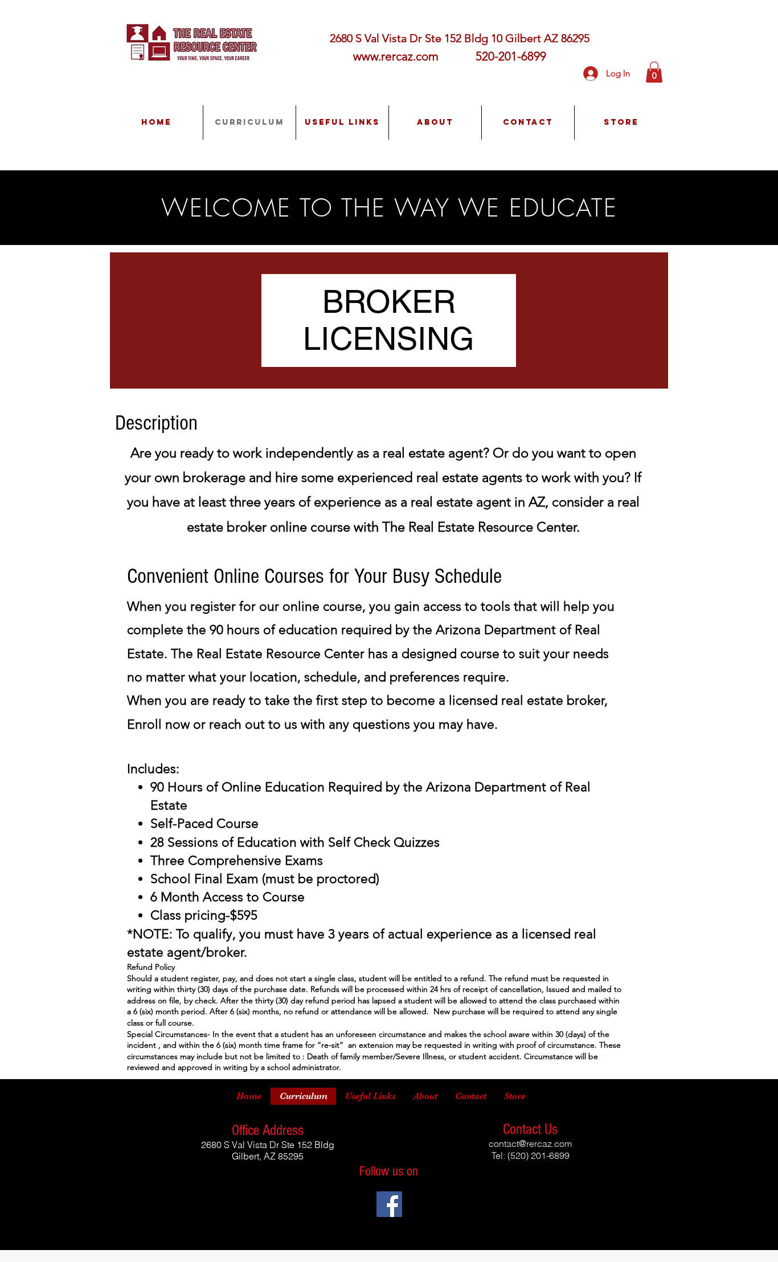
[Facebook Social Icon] (389, 1204)
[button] (654, 72)
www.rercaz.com (396, 56)
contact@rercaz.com (530, 1143)
